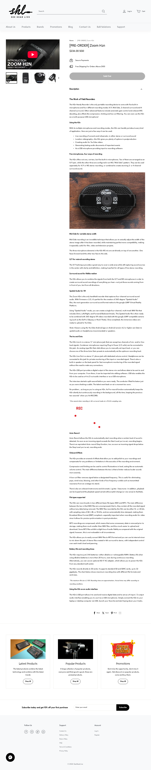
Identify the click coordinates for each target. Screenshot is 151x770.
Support (121, 26)
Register (97, 735)
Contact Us (85, 26)
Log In (96, 731)
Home (71, 40)
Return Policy (63, 739)
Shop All (28, 681)
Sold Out (107, 76)
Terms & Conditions (65, 747)
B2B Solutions (104, 26)
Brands (40, 26)
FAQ (60, 743)
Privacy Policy (63, 751)
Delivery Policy (63, 735)
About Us (10, 26)
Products (26, 26)
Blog (70, 26)
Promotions (56, 26)
